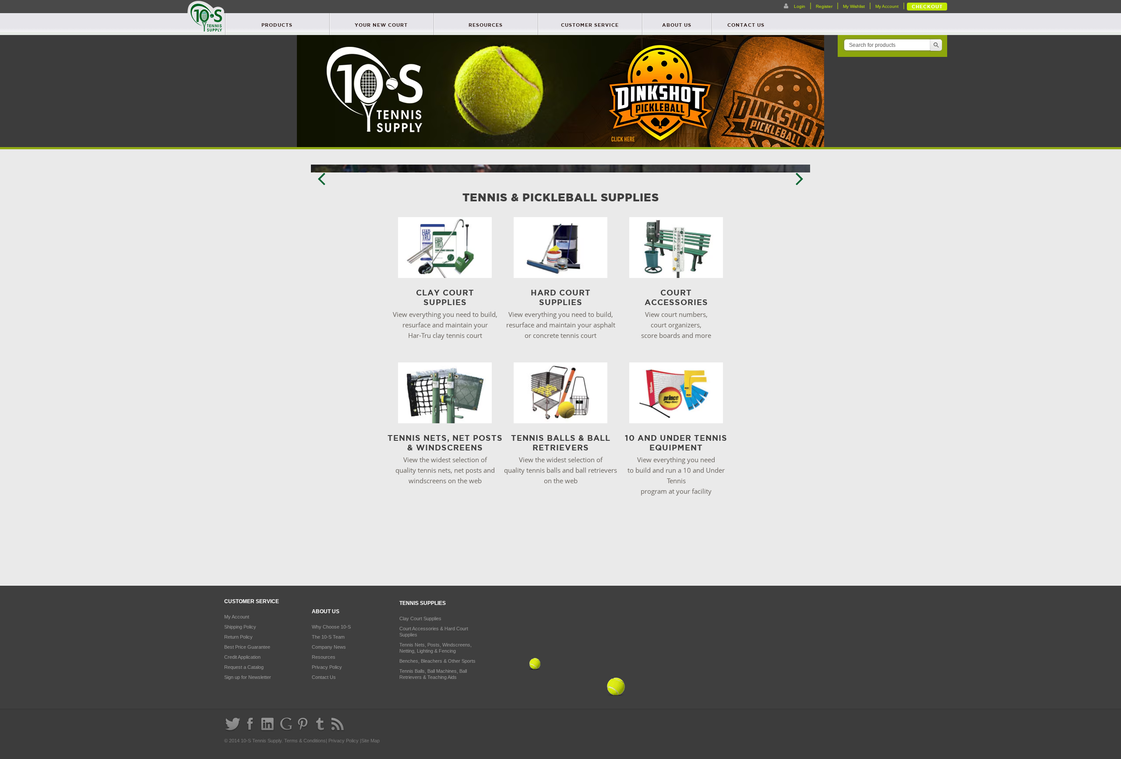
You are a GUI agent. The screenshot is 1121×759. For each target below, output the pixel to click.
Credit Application (242, 657)
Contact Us (324, 677)
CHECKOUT (927, 6)
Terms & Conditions (305, 740)
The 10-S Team (328, 637)
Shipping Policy (240, 626)
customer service (590, 25)
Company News (329, 647)
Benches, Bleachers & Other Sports (437, 661)
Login (799, 6)
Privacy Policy (327, 667)
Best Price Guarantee (247, 647)
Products (277, 25)
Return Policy (238, 637)
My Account (887, 6)
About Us (676, 25)
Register (824, 6)
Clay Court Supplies (420, 618)
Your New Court (381, 25)
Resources (486, 25)
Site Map (370, 740)
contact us (746, 25)
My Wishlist (854, 6)
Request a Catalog (244, 667)
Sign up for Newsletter (247, 677)
